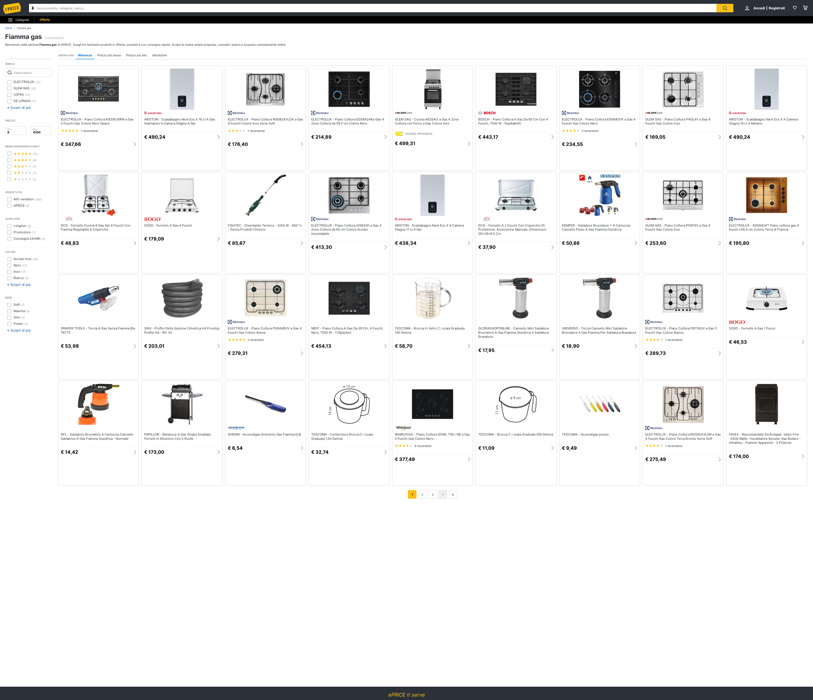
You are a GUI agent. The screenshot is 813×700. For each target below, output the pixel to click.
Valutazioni (159, 55)
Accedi (759, 8)
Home (8, 28)
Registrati (777, 8)
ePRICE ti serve (406, 695)
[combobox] (372, 8)
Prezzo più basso (109, 55)
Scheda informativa (418, 133)
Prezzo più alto (136, 55)
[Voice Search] (33, 8)
